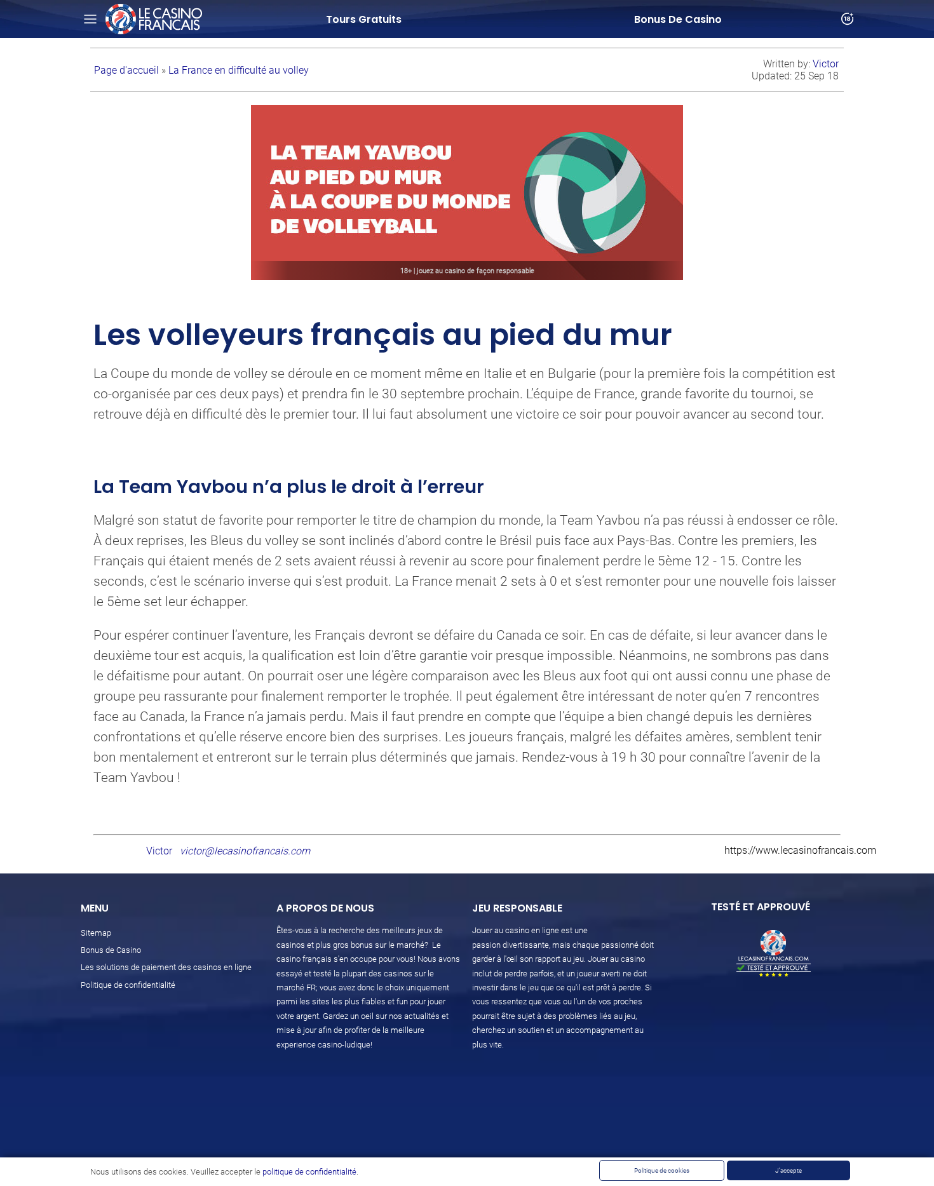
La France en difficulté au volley (238, 70)
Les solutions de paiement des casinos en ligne (166, 967)
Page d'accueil (127, 70)
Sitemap (96, 933)
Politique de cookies (661, 1170)
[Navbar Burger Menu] (90, 19)
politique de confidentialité (309, 1171)
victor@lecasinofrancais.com (245, 851)
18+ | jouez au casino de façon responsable (467, 271)
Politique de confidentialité (128, 985)
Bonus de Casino (111, 950)
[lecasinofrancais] (153, 19)
